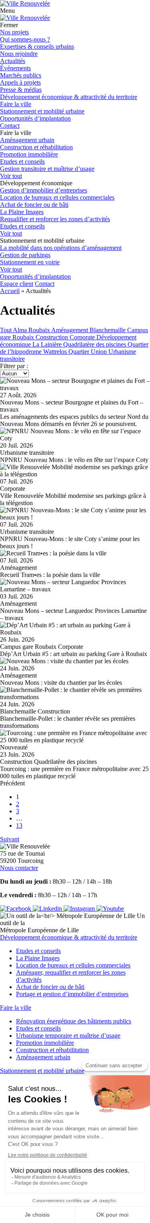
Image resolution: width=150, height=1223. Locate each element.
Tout (6, 330)
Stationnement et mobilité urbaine (42, 111)
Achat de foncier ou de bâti (34, 204)
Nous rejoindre (19, 53)
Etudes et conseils (22, 161)
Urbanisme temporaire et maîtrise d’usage (68, 1035)
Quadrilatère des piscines (95, 344)
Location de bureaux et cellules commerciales (57, 197)
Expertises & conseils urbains (37, 46)
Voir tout (11, 175)
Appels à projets (20, 82)
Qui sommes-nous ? (25, 39)
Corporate (83, 337)
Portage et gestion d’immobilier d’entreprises (72, 994)
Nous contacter (19, 867)
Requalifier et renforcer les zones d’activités (55, 219)
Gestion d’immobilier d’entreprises (43, 190)
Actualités (12, 60)
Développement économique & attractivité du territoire (68, 96)
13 (19, 825)
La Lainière (47, 344)
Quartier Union (88, 351)
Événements (15, 68)
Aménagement (70, 330)
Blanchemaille (108, 330)
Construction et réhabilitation (36, 147)
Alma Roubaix (32, 330)
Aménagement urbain (27, 140)
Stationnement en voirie (30, 262)
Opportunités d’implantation (35, 118)
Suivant (9, 839)
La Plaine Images (22, 211)
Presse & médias (21, 89)
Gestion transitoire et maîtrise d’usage (47, 168)
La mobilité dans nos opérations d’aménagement (61, 247)
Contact (10, 125)
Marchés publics (20, 75)
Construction (53, 337)
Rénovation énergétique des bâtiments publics (73, 1021)
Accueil (10, 290)
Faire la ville (15, 104)
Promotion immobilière (29, 154)
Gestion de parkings (25, 255)
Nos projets (14, 32)
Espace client (16, 283)
